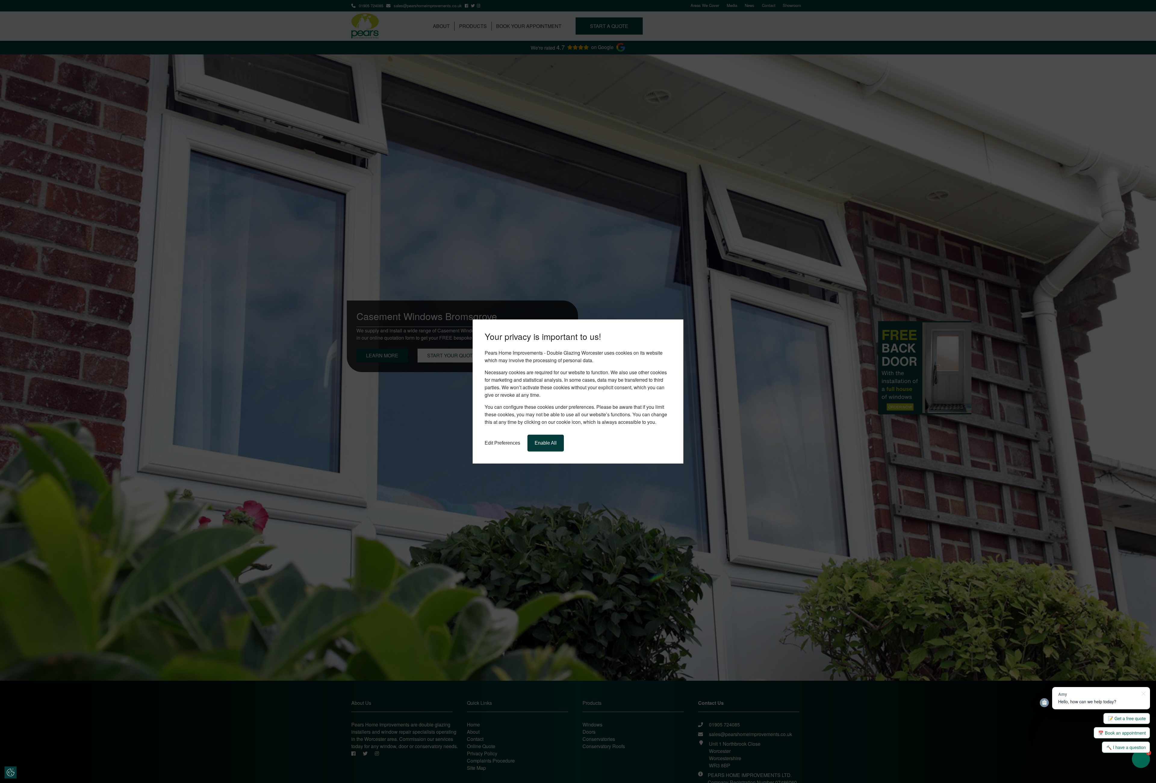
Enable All (546, 442)
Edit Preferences (502, 442)
